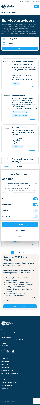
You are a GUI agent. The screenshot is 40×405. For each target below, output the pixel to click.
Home (3, 12)
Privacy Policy (5, 401)
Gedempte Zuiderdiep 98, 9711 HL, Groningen (11, 333)
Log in (21, 1)
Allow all (20, 225)
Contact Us (35, 1)
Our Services (5, 361)
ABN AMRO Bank (19, 95)
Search (20, 48)
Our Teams (5, 364)
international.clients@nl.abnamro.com (24, 108)
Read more (33, 87)
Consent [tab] (7, 167)
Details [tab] (20, 167)
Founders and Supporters (9, 374)
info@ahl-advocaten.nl (19, 143)
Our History (5, 368)
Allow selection (20, 231)
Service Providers (6, 386)
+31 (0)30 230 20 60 (18, 141)
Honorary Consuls (7, 371)
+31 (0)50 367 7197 (6, 346)
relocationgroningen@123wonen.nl (23, 79)
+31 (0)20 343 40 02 (18, 106)
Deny (20, 237)
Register (26, 1)
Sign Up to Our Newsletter (9, 382)
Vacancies (4, 389)
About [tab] (33, 167)
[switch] (35, 204)
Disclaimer (14, 401)
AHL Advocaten (19, 128)
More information (20, 306)
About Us (4, 358)
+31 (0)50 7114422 (17, 77)
